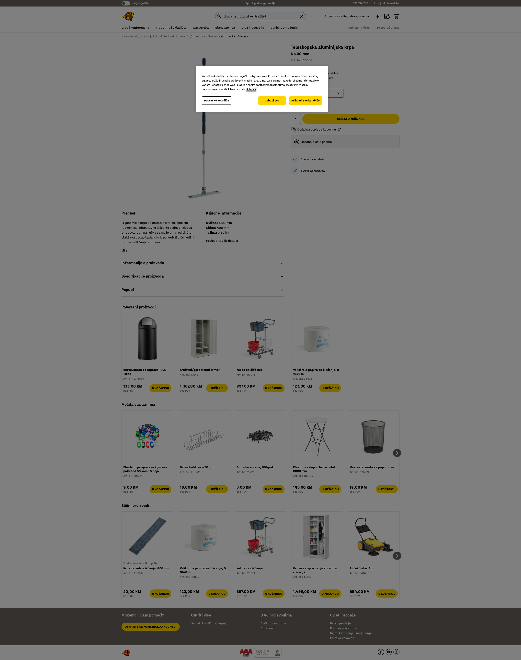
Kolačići (251, 89)
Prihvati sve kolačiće (305, 100)
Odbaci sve (272, 100)
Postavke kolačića (216, 100)
